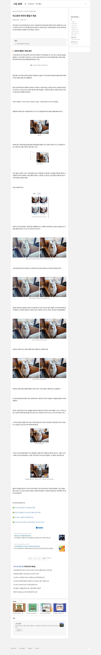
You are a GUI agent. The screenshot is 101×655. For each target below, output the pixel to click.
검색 (86, 4)
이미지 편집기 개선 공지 (23, 44)
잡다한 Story (74, 42)
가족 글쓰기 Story (75, 31)
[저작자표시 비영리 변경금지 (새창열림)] (49, 558)
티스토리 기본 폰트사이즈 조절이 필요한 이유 (25, 585)
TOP (89, 649)
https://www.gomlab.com (20, 544)
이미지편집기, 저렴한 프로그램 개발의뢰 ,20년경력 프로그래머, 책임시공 (32, 537)
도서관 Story (74, 25)
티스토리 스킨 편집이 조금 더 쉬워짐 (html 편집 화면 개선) (29, 577)
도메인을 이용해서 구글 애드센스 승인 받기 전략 (26, 574)
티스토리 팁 (31, 4)
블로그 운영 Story (75, 33)
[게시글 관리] (39, 558)
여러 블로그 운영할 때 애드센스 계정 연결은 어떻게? (27, 588)
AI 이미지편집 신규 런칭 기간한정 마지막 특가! (27, 546)
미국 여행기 (38, 4)
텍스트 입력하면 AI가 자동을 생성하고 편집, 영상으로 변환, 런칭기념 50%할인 (33, 548)
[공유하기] (35, 558)
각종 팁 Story (74, 27)
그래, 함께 (17, 3)
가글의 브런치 (13, 648)
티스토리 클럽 (22, 648)
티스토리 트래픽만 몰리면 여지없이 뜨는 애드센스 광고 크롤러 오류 (31, 581)
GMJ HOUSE (74, 17)
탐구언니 (37, 648)
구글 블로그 (30, 648)
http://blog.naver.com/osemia (21, 533)
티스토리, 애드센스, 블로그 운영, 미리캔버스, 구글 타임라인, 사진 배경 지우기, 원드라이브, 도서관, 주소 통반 (37, 626)
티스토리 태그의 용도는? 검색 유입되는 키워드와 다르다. (29, 522)
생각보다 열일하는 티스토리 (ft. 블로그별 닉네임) (27, 512)
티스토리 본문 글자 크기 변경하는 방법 (24, 507)
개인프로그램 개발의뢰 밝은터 (22, 536)
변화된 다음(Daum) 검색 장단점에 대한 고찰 (25, 592)
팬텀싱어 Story (75, 29)
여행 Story (73, 37)
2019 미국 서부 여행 (76, 39)
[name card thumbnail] (62, 625)
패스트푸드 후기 (75, 44)
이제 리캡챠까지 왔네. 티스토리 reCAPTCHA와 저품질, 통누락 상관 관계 (32, 570)
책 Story (73, 21)
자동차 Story (74, 23)
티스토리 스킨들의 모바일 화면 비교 (23, 517)
